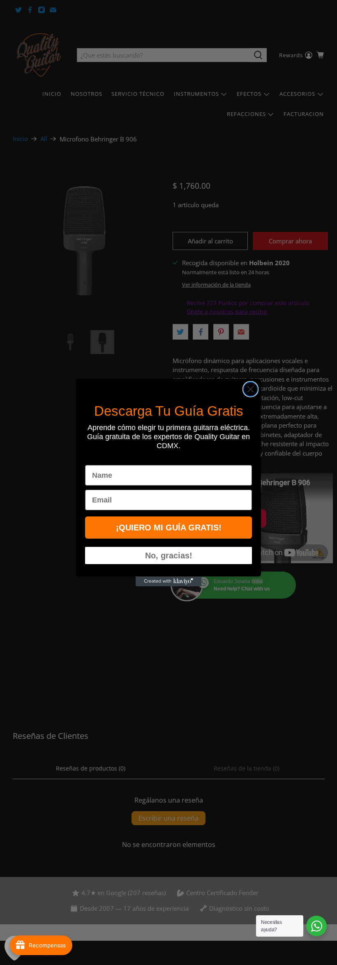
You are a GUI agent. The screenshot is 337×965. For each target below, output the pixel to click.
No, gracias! (168, 555)
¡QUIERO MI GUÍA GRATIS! (169, 527)
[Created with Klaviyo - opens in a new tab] (168, 581)
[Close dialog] (250, 389)
